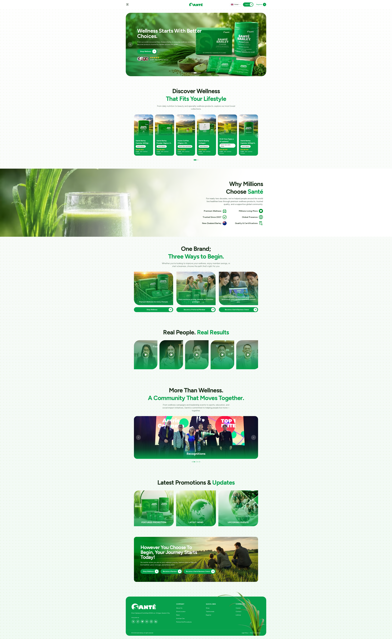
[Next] (257, 135)
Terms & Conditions (255, 633)
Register (208, 615)
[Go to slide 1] (192, 72)
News (178, 615)
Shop (207, 608)
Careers (238, 608)
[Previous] (138, 437)
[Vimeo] (142, 621)
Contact (238, 611)
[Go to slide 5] (199, 461)
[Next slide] (261, 44)
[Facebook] (138, 621)
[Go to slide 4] (198, 72)
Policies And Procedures (184, 622)
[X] (133, 621)
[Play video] (145, 354)
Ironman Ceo (180, 618)
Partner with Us (146, 49)
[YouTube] (147, 621)
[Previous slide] (130, 44)
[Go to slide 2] (193, 72)
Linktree (238, 615)
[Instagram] (151, 621)
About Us (179, 608)
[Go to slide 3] (195, 72)
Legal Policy (245, 633)
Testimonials (210, 611)
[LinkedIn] (156, 621)
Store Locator (180, 611)
